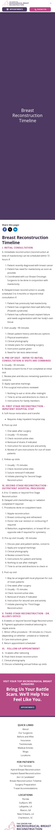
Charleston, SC (25, 817)
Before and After (25, 736)
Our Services (25, 765)
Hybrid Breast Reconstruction (25, 769)
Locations (25, 755)
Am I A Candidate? (25, 777)
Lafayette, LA (25, 806)
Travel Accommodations (25, 788)
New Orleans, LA (25, 814)
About (25, 729)
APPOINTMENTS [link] (16, 9)
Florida (25, 799)
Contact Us (41, 9)
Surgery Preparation (25, 784)
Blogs (25, 751)
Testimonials (25, 744)
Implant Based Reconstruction (25, 773)
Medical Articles (25, 747)
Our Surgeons (25, 732)
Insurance (26, 740)
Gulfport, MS (25, 802)
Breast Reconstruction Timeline (25, 780)
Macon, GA (25, 810)
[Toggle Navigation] (50, 3)
